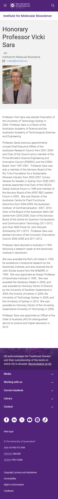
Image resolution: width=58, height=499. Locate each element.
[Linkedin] (14, 420)
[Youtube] (29, 420)
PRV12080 (17, 460)
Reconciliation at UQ (39, 363)
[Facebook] (6, 420)
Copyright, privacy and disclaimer (20, 472)
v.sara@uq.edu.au (17, 60)
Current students (13, 390)
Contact (8, 406)
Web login (9, 431)
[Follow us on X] (21, 420)
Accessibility (10, 478)
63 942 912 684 (17, 447)
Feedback (9, 491)
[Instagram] (37, 420)
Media (7, 373)
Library (8, 398)
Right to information (14, 484)
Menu (5, 6)
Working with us (13, 382)
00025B (17, 453)
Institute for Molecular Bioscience (27, 16)
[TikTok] (45, 420)
